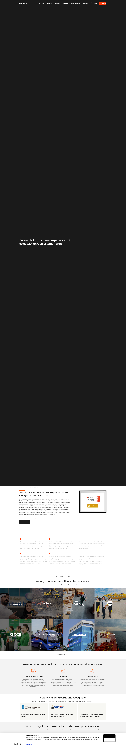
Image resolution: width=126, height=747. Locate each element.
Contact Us (103, 3)
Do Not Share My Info (109, 740)
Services (41, 3)
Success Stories (75, 3)
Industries (65, 3)
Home (20, 487)
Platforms (49, 3)
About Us (85, 3)
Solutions (57, 3)
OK (109, 736)
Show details (29, 744)
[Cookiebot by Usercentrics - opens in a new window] (17, 744)
